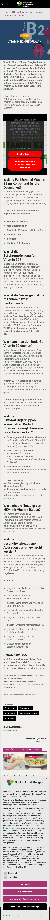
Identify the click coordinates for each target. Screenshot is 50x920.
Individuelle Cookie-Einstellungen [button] (25, 906)
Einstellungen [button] (13, 835)
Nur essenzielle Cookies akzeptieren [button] (25, 899)
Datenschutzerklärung (11, 828)
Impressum (42, 916)
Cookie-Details (8, 916)
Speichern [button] (25, 884)
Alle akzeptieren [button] (25, 892)
